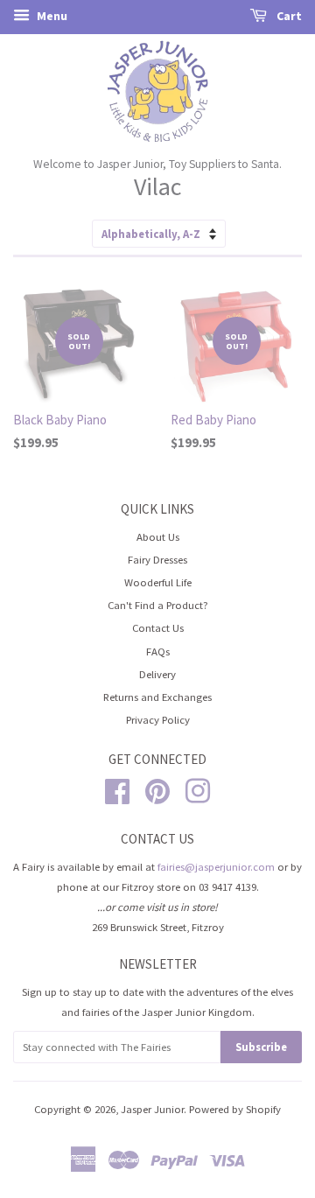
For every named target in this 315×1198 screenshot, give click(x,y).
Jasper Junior (152, 1109)
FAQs (158, 651)
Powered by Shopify (235, 1109)
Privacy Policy (158, 719)
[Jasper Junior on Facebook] (117, 788)
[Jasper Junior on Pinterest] (157, 788)
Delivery (157, 674)
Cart (288, 16)
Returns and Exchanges (157, 697)
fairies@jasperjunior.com (216, 866)
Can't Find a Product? (158, 605)
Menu (50, 16)
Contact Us (158, 627)
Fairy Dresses (157, 559)
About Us (157, 536)
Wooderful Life (158, 582)
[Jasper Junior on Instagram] (198, 788)
